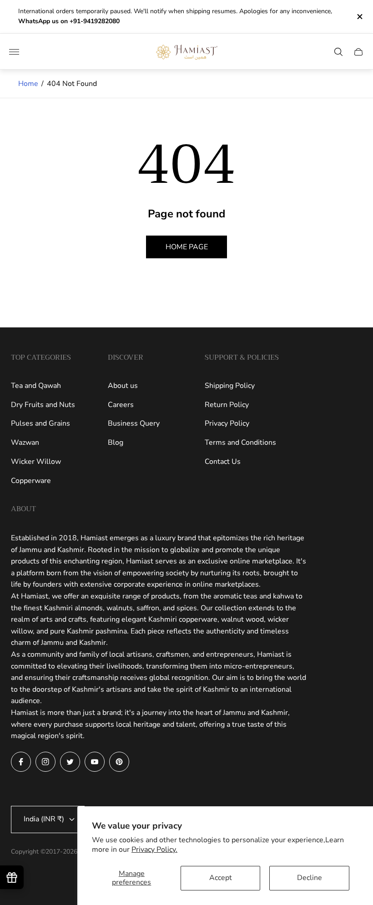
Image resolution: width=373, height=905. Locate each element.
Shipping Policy (230, 386)
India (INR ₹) (44, 819)
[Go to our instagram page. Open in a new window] (45, 762)
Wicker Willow (36, 462)
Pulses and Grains (40, 423)
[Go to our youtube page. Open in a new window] (95, 762)
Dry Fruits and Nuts (43, 405)
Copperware (31, 481)
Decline (309, 878)
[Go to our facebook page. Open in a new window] (21, 762)
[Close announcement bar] (359, 16)
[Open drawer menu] (14, 52)
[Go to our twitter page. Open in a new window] (70, 762)
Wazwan (25, 442)
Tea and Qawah (36, 386)
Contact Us (223, 462)
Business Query (134, 423)
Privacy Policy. (154, 850)
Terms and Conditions (240, 442)
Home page (187, 247)
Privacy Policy (227, 423)
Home (28, 84)
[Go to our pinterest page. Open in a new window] (119, 762)
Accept (220, 878)
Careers (121, 405)
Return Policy (227, 405)
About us (123, 386)
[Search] (338, 52)
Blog (115, 442)
